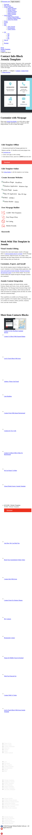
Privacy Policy (8, 745)
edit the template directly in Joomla (13, 253)
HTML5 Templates (9, 788)
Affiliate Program (8, 766)
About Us (6, 748)
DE (8, 35)
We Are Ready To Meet (10, 470)
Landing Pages (8, 820)
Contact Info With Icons (10, 579)
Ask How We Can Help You (12, 543)
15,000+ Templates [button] (8, 7)
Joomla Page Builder (12, 19)
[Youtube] (2, 829)
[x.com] (2, 831)
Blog (5, 23)
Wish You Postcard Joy (10, 676)
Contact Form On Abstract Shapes (13, 600)
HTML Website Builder (13, 17)
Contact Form (24, 70)
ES (8, 37)
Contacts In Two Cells (10, 431)
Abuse (6, 751)
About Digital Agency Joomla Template (15, 486)
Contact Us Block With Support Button (14, 336)
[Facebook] (2, 827)
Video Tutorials (11, 26)
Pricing (6, 21)
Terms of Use (7, 743)
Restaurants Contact (9, 638)
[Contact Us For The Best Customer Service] (15, 329)
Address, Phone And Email (11, 381)
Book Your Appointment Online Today (14, 560)
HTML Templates (12, 14)
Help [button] (5, 25)
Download (6, 4)
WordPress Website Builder (14, 18)
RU (8, 38)
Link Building (8, 396)
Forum (6, 769)
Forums (6, 22)
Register (6, 43)
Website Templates (12, 8)
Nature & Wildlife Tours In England (13, 658)
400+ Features (7, 5)
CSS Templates (8, 784)
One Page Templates (9, 789)
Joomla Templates (12, 12)
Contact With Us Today (10, 695)
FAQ (5, 761)
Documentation (11, 28)
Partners (6, 749)
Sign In (6, 40)
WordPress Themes (12, 11)
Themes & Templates (10, 775)
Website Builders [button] (8, 15)
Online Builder (7, 172)
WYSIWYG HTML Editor (11, 804)
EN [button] (5, 32)
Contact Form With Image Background (14, 413)
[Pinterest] (2, 834)
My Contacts (7, 619)
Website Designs (11, 10)
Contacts (18, 70)
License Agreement (9, 746)
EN (8, 34)
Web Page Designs (9, 818)
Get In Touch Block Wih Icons (12, 358)
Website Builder (8, 798)
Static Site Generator (9, 806)
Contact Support (11, 29)
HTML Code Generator (10, 808)
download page (7, 152)
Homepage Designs (9, 821)
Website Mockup (8, 823)
